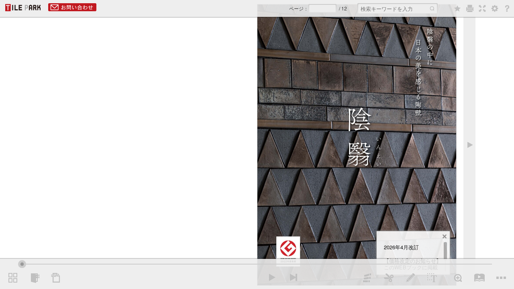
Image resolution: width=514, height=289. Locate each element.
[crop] (389, 278)
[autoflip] (479, 278)
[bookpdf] (56, 278)
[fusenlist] (34, 278)
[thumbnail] (13, 278)
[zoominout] (458, 278)
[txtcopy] (432, 278)
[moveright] (272, 277)
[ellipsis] (501, 278)
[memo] (410, 278)
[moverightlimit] (293, 277)
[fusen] (367, 278)
